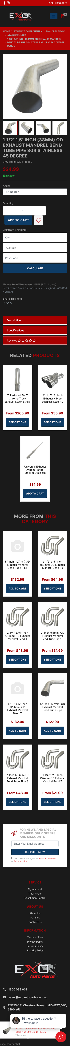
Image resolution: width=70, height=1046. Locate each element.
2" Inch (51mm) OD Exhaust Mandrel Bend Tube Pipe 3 (52, 636)
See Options (17, 422)
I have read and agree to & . (33, 860)
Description (14, 320)
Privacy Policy (20, 861)
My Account (35, 889)
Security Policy (35, 950)
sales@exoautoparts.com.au (27, 997)
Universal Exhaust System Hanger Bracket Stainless (35, 469)
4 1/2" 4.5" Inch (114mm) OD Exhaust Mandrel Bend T (17, 708)
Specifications (15, 330)
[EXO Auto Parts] (20, 15)
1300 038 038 (18, 989)
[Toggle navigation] (53, 16)
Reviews (12, 340)
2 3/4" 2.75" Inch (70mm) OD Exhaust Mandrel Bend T (17, 636)
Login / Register (57, 3)
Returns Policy (35, 945)
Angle (6, 185)
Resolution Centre (35, 897)
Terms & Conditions (47, 858)
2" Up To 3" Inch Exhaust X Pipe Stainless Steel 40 (52, 398)
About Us (35, 913)
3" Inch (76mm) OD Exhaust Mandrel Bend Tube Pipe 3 (17, 778)
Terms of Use (35, 937)
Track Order (35, 893)
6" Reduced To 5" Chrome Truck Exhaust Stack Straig (17, 398)
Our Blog (35, 917)
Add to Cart (18, 220)
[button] (38, 220)
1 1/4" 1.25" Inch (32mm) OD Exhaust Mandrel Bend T (52, 778)
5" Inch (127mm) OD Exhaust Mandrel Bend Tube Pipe (17, 564)
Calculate (35, 268)
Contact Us (35, 922)
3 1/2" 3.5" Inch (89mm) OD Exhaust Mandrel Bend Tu (52, 564)
